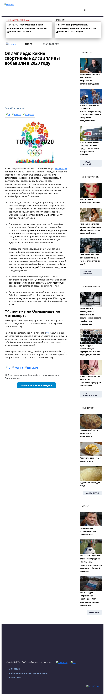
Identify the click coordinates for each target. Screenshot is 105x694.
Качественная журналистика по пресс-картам (88, 531)
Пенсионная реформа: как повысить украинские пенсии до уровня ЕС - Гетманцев (76, 28)
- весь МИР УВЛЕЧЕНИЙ (87, 272)
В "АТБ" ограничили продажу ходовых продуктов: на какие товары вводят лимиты (89, 148)
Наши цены (15, 677)
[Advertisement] (37, 84)
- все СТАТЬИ (94, 612)
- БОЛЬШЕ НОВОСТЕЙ (87, 163)
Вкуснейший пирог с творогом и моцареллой (89, 433)
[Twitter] (16, 114)
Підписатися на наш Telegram (36, 385)
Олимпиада (61, 168)
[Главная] (9, 4)
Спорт (28, 44)
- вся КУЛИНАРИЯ (92, 493)
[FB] (8, 114)
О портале (14, 668)
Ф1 (47, 332)
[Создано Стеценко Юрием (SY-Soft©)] (92, 686)
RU (85, 10)
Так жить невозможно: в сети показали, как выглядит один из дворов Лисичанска (27, 28)
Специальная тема (18, 20)
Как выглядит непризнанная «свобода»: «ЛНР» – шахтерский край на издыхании (89, 598)
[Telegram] (28, 114)
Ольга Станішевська (15, 108)
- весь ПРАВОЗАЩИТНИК (90, 394)
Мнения (60, 20)
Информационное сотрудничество (28, 673)
